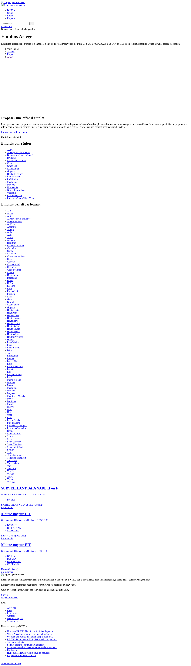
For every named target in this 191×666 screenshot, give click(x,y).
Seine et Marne (14, 441)
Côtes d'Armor (14, 269)
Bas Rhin (11, 243)
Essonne (11, 286)
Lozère (10, 377)
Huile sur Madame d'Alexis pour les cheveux (28, 653)
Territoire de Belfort (16, 457)
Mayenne (11, 390)
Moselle (11, 404)
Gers (9, 299)
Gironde (11, 302)
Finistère (11, 294)
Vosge (10, 476)
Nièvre (10, 406)
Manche (11, 382)
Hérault (10, 339)
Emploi (10, 54)
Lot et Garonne (14, 374)
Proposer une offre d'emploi (14, 132)
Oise (9, 412)
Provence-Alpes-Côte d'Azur (20, 198)
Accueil (10, 51)
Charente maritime (15, 256)
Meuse (10, 398)
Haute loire (12, 320)
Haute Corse (13, 315)
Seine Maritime (14, 444)
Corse (10, 163)
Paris (9, 417)
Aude (9, 235)
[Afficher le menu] (13, 5)
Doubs (10, 280)
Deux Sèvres (13, 275)
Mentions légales (15, 618)
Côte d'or (11, 267)
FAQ (9, 610)
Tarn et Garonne (15, 455)
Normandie (12, 187)
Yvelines (11, 482)
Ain (9, 210)
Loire (9, 363)
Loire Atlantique (15, 366)
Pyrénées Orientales (16, 428)
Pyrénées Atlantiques (17, 425)
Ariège (10, 57)
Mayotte (11, 184)
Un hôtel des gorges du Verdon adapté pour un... (30, 636)
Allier (10, 216)
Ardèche (11, 224)
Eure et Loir (13, 291)
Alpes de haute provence (18, 218)
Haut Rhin (12, 312)
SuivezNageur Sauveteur (9, 596)
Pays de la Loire (14, 195)
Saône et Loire (14, 433)
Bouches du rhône (15, 245)
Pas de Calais (13, 420)
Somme (10, 449)
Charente (11, 253)
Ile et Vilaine (13, 342)
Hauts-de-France (15, 174)
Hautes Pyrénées (15, 337)
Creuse (10, 272)
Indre (9, 345)
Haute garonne (14, 318)
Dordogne (12, 278)
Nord (9, 409)
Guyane (11, 171)
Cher (9, 259)
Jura (9, 353)
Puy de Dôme (13, 423)
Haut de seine (13, 310)
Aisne (10, 213)
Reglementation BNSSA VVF (21, 655)
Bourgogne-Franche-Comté (20, 155)
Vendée (10, 471)
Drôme (10, 283)
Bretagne (11, 158)
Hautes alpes (13, 334)
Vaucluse (11, 468)
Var (8, 466)
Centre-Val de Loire (16, 160)
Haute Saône (13, 326)
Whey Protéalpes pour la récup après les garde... (29, 634)
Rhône (10, 431)
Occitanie (11, 192)
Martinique (12, 182)
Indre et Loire (13, 347)
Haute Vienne (13, 331)
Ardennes (11, 226)
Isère (9, 350)
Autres (10, 149)
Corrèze (11, 261)
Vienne (10, 474)
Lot (8, 372)
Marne (10, 385)
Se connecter (13, 621)
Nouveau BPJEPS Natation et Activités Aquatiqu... (31, 631)
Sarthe (10, 436)
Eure (9, 288)
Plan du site (12, 613)
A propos (11, 607)
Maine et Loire (14, 380)
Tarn (9, 452)
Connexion (6, 26)
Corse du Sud (13, 264)
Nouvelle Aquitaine (16, 190)
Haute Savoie (13, 329)
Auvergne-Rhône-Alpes (18, 152)
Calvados (11, 248)
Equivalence (13, 650)
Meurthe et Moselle (16, 396)
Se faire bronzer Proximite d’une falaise (25, 644)
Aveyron (11, 240)
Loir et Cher (13, 361)
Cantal (10, 251)
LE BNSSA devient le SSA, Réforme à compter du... (32, 639)
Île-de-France (13, 176)
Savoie (10, 439)
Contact (10, 616)
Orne (9, 415)
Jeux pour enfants (15, 642)
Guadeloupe (13, 168)
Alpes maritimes (14, 221)
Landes (10, 358)
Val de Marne (13, 463)
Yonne (10, 479)
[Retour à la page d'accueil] (13, 2)
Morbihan (11, 401)
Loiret (10, 369)
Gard (9, 296)
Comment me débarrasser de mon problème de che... (32, 647)
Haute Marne (13, 323)
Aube (9, 232)
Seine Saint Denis (15, 447)
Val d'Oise (12, 460)
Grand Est (12, 166)
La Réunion (12, 179)
